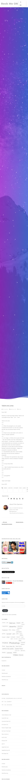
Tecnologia (4, 753)
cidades (5, 487)
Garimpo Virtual (5, 731)
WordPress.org (5, 679)
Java (22, 637)
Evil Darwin (4, 724)
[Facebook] (8, 498)
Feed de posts (5, 673)
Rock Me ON (9, 3)
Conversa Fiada (5, 721)
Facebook (5, 630)
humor (3, 637)
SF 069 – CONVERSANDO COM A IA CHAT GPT (12, 698)
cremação (16, 487)
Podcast (3, 740)
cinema (23, 624)
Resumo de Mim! (20, 522)
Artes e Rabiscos (5, 714)
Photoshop (14, 643)
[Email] (22, 498)
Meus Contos (4, 734)
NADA (20, 409)
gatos (17, 633)
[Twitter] (11, 498)
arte (7, 622)
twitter (15, 652)
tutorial (9, 653)
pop (2, 743)
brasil (18, 623)
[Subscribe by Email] (6, 593)
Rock (3, 646)
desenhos (20, 626)
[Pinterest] (14, 498)
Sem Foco (19, 646)
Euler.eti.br (4, 660)
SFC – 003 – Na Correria (7, 704)
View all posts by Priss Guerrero (16, 513)
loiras (20, 487)
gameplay (19, 631)
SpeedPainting (5, 750)
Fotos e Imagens (5, 727)
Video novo (18, 655)
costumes (10, 487)
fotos (13, 630)
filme (10, 629)
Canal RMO (4, 718)
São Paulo (23, 650)
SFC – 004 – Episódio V (7, 701)
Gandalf (8, 634)
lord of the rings (22, 638)
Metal (20, 640)
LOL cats (15, 638)
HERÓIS (21, 635)
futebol (17, 629)
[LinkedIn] (17, 498)
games (3, 633)
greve (21, 633)
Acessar (3, 670)
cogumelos (5, 626)
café (22, 622)
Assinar (5, 610)
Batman (12, 623)
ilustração (13, 637)
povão (24, 487)
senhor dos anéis (8, 649)
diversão (19, 628)
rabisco (22, 644)
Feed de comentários (6, 676)
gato (14, 633)
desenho (12, 626)
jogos (12, 638)
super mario (17, 650)
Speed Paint (19, 648)
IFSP (8, 637)
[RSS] (19, 498)
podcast (23, 642)
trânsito (4, 652)
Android (3, 622)
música (5, 643)
